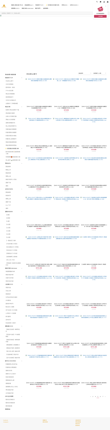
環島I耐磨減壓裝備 (11, 142)
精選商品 (7, 409)
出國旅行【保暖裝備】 (12, 103)
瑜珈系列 (8, 195)
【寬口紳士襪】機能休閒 (13, 351)
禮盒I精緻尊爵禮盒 (11, 145)
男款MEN (64, 5)
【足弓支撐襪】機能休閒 (13, 358)
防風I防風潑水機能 (11, 136)
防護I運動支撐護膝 (11, 132)
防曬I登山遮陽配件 (11, 139)
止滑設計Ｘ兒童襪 (11, 313)
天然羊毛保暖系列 (11, 100)
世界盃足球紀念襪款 (11, 297)
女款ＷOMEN (74, 5)
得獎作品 (8, 287)
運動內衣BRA (9, 211)
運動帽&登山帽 (10, 380)
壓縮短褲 (8, 173)
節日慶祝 (8, 316)
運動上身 (8, 176)
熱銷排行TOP (39, 5)
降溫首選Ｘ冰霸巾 (11, 323)
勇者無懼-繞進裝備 (10, 74)
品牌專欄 (45, 8)
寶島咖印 (8, 294)
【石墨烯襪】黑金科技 (12, 354)
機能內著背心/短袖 (11, 179)
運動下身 (8, 183)
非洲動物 (8, 300)
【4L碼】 (8, 234)
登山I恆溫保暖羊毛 (11, 126)
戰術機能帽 (9, 406)
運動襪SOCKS (15, 8)
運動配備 (8, 383)
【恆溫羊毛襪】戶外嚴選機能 (13, 335)
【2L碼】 (8, 228)
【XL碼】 (8, 224)
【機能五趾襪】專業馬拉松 (13, 330)
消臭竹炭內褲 (9, 278)
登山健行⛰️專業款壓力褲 (13, 160)
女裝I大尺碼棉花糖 (11, 116)
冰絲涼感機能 (9, 84)
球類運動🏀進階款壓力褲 (13, 157)
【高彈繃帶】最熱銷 (11, 257)
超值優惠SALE (29, 5)
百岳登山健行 (17, 13)
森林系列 (8, 320)
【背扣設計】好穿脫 (11, 250)
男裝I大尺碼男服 (10, 119)
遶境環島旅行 (9, 97)
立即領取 (100, 16)
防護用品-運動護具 (11, 367)
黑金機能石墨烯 (10, 113)
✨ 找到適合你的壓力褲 (52, 5)
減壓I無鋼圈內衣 (10, 123)
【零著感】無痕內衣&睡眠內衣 (13, 264)
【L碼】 (8, 221)
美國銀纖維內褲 (10, 271)
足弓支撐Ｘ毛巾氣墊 (11, 310)
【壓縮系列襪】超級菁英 (13, 348)
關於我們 (37, 8)
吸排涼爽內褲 (9, 281)
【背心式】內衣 (10, 260)
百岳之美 (8, 291)
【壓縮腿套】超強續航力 (13, 345)
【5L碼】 (8, 237)
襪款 (7, 186)
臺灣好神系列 (9, 303)
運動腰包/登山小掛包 (12, 387)
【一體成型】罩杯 (11, 240)
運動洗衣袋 (9, 370)
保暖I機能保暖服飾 (11, 129)
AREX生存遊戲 (9, 396)
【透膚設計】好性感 (11, 253)
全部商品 (4, 13)
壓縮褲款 (8, 166)
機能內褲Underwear (28, 8)
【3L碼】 (8, 231)
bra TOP (8, 205)
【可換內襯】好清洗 (11, 244)
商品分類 (7, 107)
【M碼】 (8, 218)
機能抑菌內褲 (9, 275)
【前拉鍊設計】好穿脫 (12, 247)
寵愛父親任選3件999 (17, 5)
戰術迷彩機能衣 (10, 399)
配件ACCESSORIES (10, 361)
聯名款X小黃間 (10, 307)
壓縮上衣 (8, 170)
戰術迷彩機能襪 (10, 403)
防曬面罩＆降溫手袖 (11, 364)
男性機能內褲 (9, 390)
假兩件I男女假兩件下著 (12, 110)
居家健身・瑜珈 (10, 87)
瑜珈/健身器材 (10, 377)
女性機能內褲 (9, 393)
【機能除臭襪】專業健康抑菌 (13, 340)
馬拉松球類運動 (10, 94)
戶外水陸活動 (9, 90)
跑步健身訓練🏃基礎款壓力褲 (13, 153)
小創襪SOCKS (9, 284)
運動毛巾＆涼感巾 (11, 374)
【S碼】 (8, 215)
